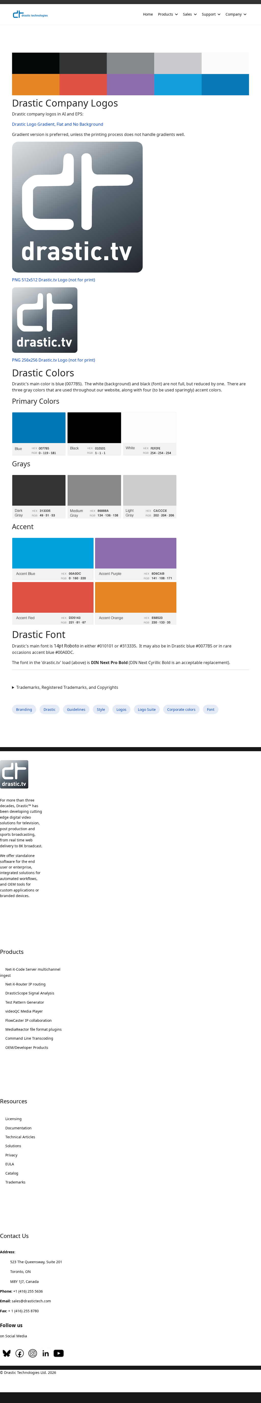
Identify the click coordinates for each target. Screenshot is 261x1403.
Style (101, 709)
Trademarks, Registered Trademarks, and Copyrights (67, 687)
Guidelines (76, 709)
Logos (121, 709)
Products (165, 14)
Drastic (50, 709)
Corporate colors (181, 709)
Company (234, 14)
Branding (24, 709)
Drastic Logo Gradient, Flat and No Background (57, 124)
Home (148, 14)
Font (210, 709)
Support (209, 14)
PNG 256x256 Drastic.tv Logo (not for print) (53, 360)
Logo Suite (147, 709)
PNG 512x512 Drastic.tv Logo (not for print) (53, 280)
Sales (187, 14)
